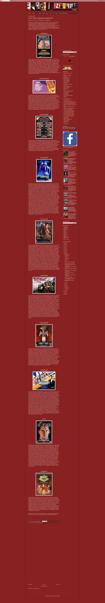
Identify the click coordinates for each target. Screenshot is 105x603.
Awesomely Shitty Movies (67, 75)
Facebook (41, 514)
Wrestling (29, 13)
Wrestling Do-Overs (67, 121)
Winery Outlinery (66, 120)
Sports (44, 13)
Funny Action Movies (66, 233)
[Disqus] (44, 539)
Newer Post (30, 584)
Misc (56, 13)
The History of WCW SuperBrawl (68, 110)
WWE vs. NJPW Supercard (68, 119)
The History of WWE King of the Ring (69, 111)
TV (36, 13)
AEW (64, 74)
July (65, 260)
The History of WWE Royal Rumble (69, 112)
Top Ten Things (33, 522)
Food (50, 13)
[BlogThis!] (43, 521)
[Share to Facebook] (45, 521)
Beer (47, 13)
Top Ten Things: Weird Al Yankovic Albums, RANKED (72, 214)
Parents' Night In (66, 94)
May (65, 283)
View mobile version (44, 586)
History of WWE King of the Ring (45, 348)
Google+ (45, 514)
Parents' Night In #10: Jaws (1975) (70, 263)
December (66, 254)
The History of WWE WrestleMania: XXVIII (71, 207)
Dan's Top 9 (65, 83)
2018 (65, 253)
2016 (65, 291)
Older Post (57, 584)
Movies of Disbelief (66, 87)
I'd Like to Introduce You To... (68, 86)
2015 (65, 293)
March (66, 286)
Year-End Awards (66, 123)
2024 (65, 245)
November (66, 255)
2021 (65, 249)
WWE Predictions (66, 118)
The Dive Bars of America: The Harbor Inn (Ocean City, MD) (72, 193)
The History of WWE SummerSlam (69, 113)
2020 (65, 250)
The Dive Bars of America (67, 98)
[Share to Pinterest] (46, 521)
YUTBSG (65, 122)
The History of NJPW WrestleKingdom (69, 103)
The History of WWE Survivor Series (69, 114)
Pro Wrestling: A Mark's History (68, 95)
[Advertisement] (70, 32)
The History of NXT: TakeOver (68, 109)
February (66, 287)
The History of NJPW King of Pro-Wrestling (70, 102)
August (66, 259)
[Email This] (42, 521)
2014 (65, 294)
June (65, 282)
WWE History (41, 522)
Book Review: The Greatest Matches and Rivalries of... (70, 265)
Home (44, 584)
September (66, 258)
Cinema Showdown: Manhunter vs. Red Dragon (72, 186)
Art (53, 13)
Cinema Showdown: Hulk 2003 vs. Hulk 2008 (72, 152)
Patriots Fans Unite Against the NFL (66, 237)
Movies (33, 13)
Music (40, 13)
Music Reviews (66, 88)
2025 (65, 244)
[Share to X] (44, 521)
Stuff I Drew (65, 96)
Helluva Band (66, 85)
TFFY (64, 97)
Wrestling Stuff (37, 522)
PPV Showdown (66, 93)
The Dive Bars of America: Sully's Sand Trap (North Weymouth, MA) (72, 159)
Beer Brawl (65, 76)
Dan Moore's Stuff (66, 82)
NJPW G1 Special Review (68, 276)
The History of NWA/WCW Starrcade (69, 108)
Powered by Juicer (66, 56)
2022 (65, 248)
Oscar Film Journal (66, 92)
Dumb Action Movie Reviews (68, 84)
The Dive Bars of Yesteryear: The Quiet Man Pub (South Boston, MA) (72, 179)
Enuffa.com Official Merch (63, 13)
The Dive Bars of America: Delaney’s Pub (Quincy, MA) (72, 200)
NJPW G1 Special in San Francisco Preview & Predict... (70, 278)
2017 (65, 290)
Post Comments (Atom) (35, 588)
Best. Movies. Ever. (66, 78)
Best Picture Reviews (67, 77)
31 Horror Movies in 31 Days (68, 73)
